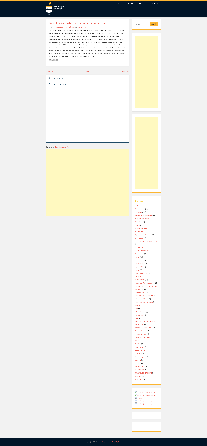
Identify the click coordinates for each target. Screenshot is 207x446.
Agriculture (138, 222)
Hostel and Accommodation (144, 283)
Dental (137, 257)
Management (139, 315)
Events (137, 270)
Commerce (139, 247)
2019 (137, 206)
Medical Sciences (141, 331)
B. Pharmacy (139, 238)
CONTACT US (155, 3)
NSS (136, 341)
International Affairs (141, 299)
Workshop (138, 376)
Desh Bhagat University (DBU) (64, 27)
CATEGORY (141, 3)
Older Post (125, 71)
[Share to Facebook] (57, 60)
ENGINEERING (139, 264)
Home (88, 71)
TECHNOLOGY (139, 370)
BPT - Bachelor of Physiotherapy (146, 241)
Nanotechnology (140, 334)
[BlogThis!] (52, 60)
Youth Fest (138, 379)
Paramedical (139, 347)
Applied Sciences (141, 228)
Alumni (137, 225)
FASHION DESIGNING (141, 273)
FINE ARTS (138, 276)
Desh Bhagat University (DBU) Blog (109, 442)
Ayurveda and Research (143, 235)
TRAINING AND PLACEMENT (143, 373)
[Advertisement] (87, 165)
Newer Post (50, 71)
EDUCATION (138, 260)
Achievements (140, 209)
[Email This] (50, 60)
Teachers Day (139, 366)
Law (136, 308)
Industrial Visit (140, 292)
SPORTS (137, 363)
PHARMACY (138, 353)
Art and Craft (139, 231)
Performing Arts (140, 350)
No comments (81, 27)
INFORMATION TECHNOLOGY (144, 296)
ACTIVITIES (138, 212)
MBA (136, 318)
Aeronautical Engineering (143, 215)
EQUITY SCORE (140, 267)
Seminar (138, 360)
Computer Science (141, 251)
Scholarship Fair (140, 357)
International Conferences (144, 302)
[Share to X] (54, 60)
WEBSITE (130, 3)
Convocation (139, 254)
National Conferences (142, 337)
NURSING (138, 344)
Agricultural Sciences (142, 219)
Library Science (140, 312)
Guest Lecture (140, 280)
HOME (120, 3)
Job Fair (138, 305)
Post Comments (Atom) (63, 147)
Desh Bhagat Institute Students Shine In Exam (77, 23)
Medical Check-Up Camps (143, 328)
